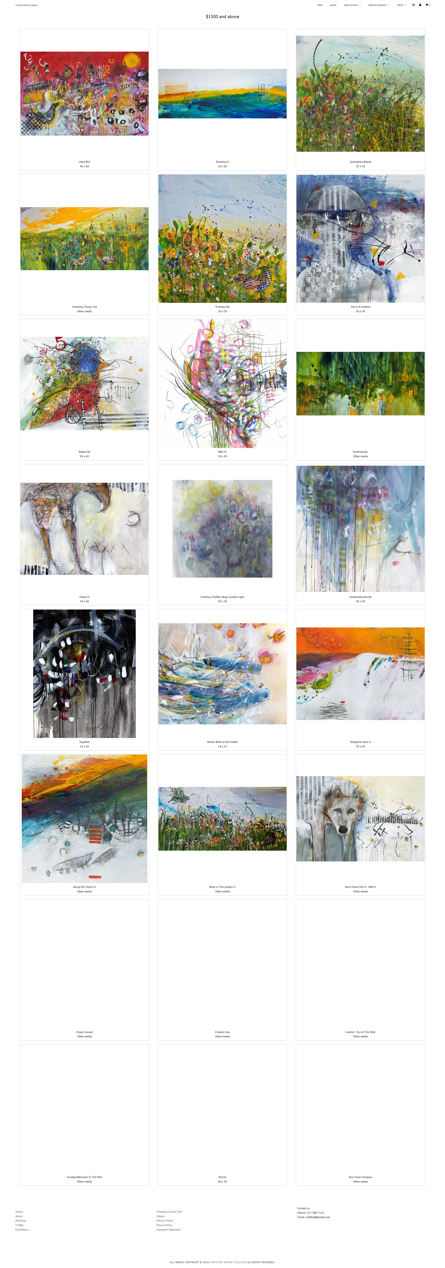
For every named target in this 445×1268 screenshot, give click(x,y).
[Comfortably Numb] (360, 528)
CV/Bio (19, 1225)
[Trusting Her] (222, 238)
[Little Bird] (84, 93)
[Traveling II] (222, 93)
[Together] (84, 673)
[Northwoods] (360, 383)
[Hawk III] (84, 528)
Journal (333, 5)
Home (320, 5)
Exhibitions (22, 1229)
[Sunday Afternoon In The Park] (84, 1108)
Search (400, 5)
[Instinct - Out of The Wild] (360, 963)
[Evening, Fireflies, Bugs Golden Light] (222, 528)
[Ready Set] (84, 383)
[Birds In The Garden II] (222, 818)
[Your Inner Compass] (360, 1108)
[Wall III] (222, 383)
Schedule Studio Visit (169, 1211)
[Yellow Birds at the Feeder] (222, 673)
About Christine (351, 5)
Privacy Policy (164, 1225)
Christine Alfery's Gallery (26, 5)
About (19, 1216)
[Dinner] (222, 1108)
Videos (160, 1216)
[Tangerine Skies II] (360, 673)
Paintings (20, 1220)
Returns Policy (164, 1220)
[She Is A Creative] (360, 238)
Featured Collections (378, 5)
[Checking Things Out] (84, 238)
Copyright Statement (168, 1229)
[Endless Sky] (222, 963)
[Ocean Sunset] (84, 963)
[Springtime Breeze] (360, 93)
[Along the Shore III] (84, 818)
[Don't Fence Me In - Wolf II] (360, 818)
